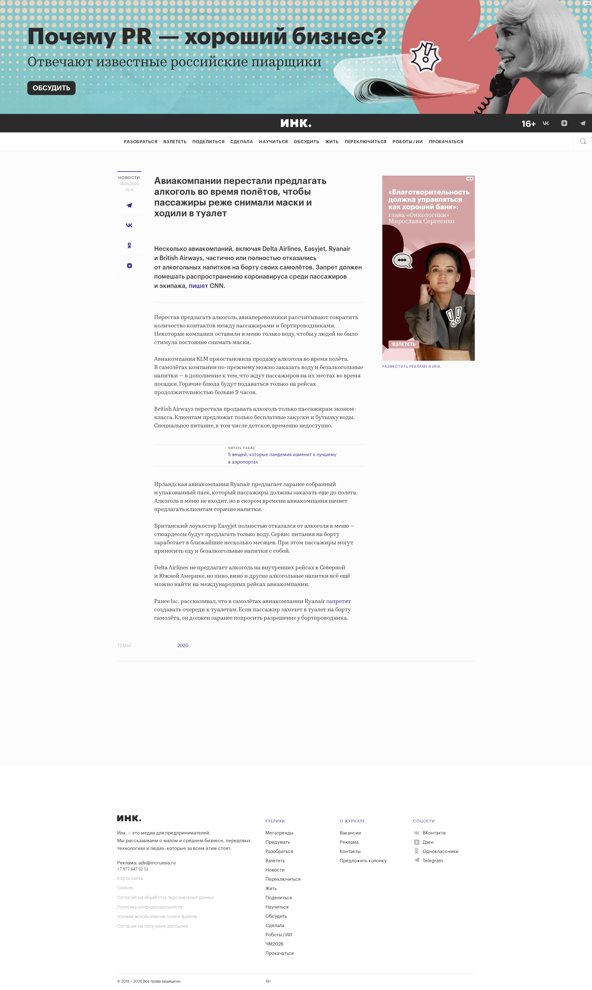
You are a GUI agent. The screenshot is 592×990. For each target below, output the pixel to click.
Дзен (427, 842)
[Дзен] (564, 123)
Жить (332, 142)
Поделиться (208, 142)
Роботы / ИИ (408, 142)
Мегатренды (279, 833)
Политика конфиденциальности (149, 907)
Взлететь (175, 142)
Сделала (241, 142)
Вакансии (350, 833)
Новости (275, 870)
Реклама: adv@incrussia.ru (146, 863)
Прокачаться (446, 142)
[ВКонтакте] (545, 123)
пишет (198, 286)
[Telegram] (583, 123)
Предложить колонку (363, 861)
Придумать (277, 842)
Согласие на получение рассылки (152, 926)
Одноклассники (439, 851)
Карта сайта (130, 878)
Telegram (432, 861)
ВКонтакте (433, 833)
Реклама (349, 842)
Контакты (350, 851)
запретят (338, 601)
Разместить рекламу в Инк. (412, 366)
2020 (182, 645)
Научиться (273, 142)
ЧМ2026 (274, 944)
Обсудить (306, 142)
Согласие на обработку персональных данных (165, 898)
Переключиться (366, 142)
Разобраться (141, 142)
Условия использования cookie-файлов (157, 917)
